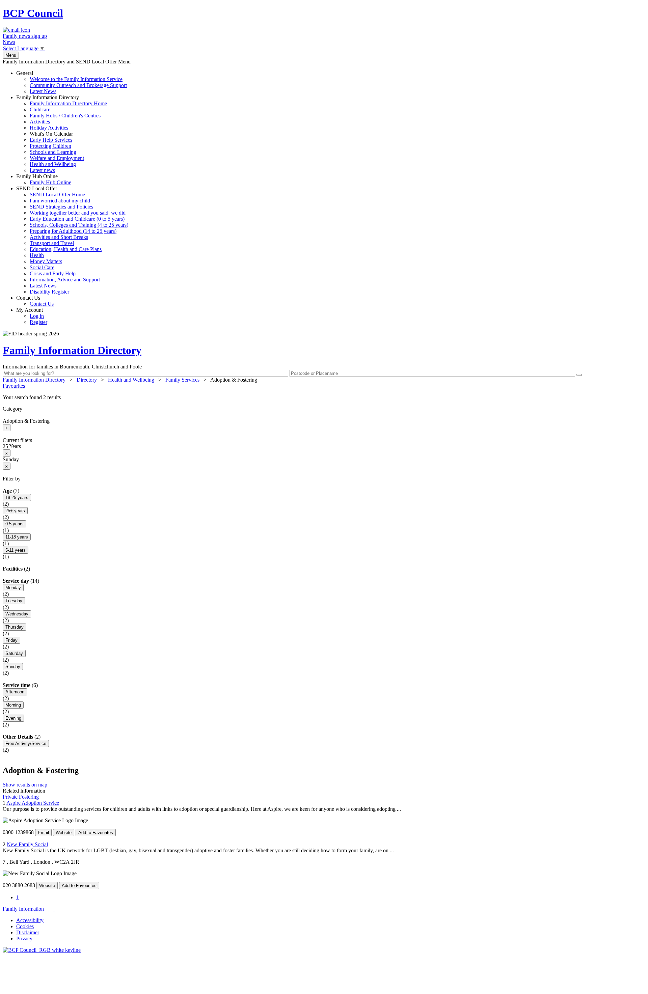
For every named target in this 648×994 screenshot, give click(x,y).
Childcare (40, 109)
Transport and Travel (52, 243)
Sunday (12, 666)
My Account (31, 316)
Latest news (42, 170)
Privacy (24, 938)
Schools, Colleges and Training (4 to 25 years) (79, 225)
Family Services (182, 380)
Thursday (14, 627)
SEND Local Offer (72, 240)
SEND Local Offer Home (57, 194)
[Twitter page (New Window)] (48, 909)
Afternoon (14, 691)
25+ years (15, 510)
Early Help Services (51, 140)
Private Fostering (21, 797)
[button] (324, 397)
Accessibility (30, 920)
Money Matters (46, 261)
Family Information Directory (61, 133)
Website (64, 832)
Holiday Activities (49, 128)
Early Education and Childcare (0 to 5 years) (77, 219)
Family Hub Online (43, 179)
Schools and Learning (53, 152)
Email (43, 832)
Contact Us (35, 301)
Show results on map (25, 785)
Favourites (14, 386)
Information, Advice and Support (65, 279)
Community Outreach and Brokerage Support (78, 85)
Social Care (42, 267)
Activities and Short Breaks (59, 237)
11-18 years (16, 537)
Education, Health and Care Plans (66, 249)
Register (38, 322)
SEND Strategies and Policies (61, 207)
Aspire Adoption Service (32, 803)
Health (37, 255)
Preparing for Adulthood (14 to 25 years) (73, 231)
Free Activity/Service (25, 743)
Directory (87, 380)
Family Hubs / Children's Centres (65, 115)
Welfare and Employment (57, 158)
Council (33, 13)
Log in (37, 316)
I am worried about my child (60, 200)
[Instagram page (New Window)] (54, 909)
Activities (40, 122)
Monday (13, 587)
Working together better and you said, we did (78, 213)
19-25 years (16, 497)
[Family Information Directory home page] (42, 950)
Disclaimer (27, 932)
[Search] (579, 375)
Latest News (43, 91)
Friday (11, 640)
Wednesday (16, 613)
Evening (13, 718)
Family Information (23, 909)
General (71, 82)
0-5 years (14, 523)
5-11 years (15, 550)
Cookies (25, 926)
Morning (13, 705)
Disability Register (49, 292)
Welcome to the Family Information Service (76, 79)
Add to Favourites (95, 832)
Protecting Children (50, 146)
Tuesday (13, 600)
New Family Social (27, 844)
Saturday (14, 653)
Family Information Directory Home (68, 103)
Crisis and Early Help (53, 273)
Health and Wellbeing (53, 164)
